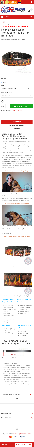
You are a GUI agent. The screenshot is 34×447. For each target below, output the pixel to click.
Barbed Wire (23, 335)
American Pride (24, 333)
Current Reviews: (6, 110)
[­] (31, 17)
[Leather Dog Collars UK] (18, 281)
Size (2, 85)
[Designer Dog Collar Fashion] (18, 251)
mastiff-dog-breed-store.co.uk (22, 433)
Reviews (17, 128)
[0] (29, 12)
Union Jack (23, 331)
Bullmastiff (9, 22)
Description (17, 122)
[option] (17, 59)
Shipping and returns (17, 125)
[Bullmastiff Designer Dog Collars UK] (17, 182)
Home (4, 22)
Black (4, 82)
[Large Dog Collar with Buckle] (17, 214)
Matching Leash (6, 92)
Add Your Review (17, 110)
